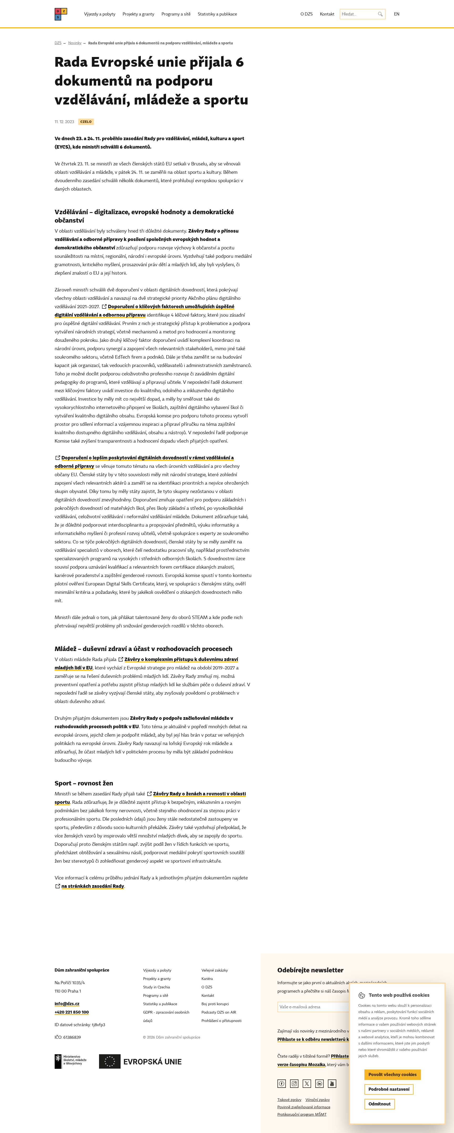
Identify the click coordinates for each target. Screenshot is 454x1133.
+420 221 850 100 (72, 1012)
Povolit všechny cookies (393, 1074)
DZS (58, 43)
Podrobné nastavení (389, 1089)
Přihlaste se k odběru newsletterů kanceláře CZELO (328, 1039)
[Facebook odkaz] (281, 1083)
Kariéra (207, 979)
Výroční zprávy (318, 1100)
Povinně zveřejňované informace (303, 1107)
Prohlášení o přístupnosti (221, 1021)
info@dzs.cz (67, 1003)
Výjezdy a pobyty (99, 14)
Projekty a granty (138, 14)
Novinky (74, 43)
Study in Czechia (156, 987)
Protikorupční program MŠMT (302, 1114)
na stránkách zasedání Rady (92, 886)
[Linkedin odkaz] (319, 1083)
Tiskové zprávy (289, 1100)
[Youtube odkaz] (332, 1083)
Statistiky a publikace (217, 14)
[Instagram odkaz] (294, 1083)
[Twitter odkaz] (307, 1083)
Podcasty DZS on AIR (219, 1012)
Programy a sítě (176, 14)
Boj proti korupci (215, 1004)
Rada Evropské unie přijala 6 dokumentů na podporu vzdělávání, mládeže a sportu (160, 43)
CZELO (86, 122)
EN (396, 14)
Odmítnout (380, 1104)
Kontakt (327, 14)
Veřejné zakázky (215, 970)
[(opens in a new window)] (70, 1063)
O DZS (307, 14)
